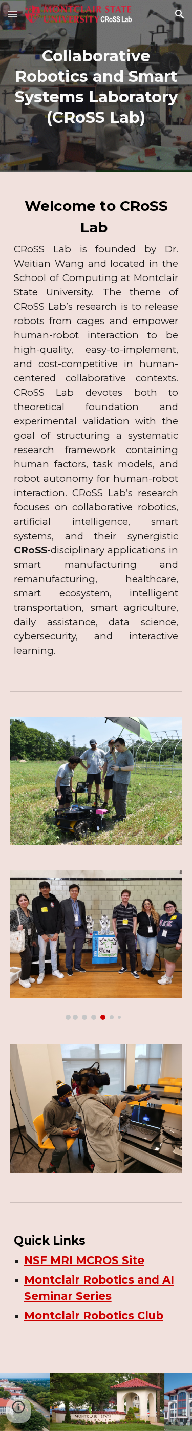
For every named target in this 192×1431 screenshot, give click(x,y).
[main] (96, 86)
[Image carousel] (96, 781)
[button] (12, 14)
